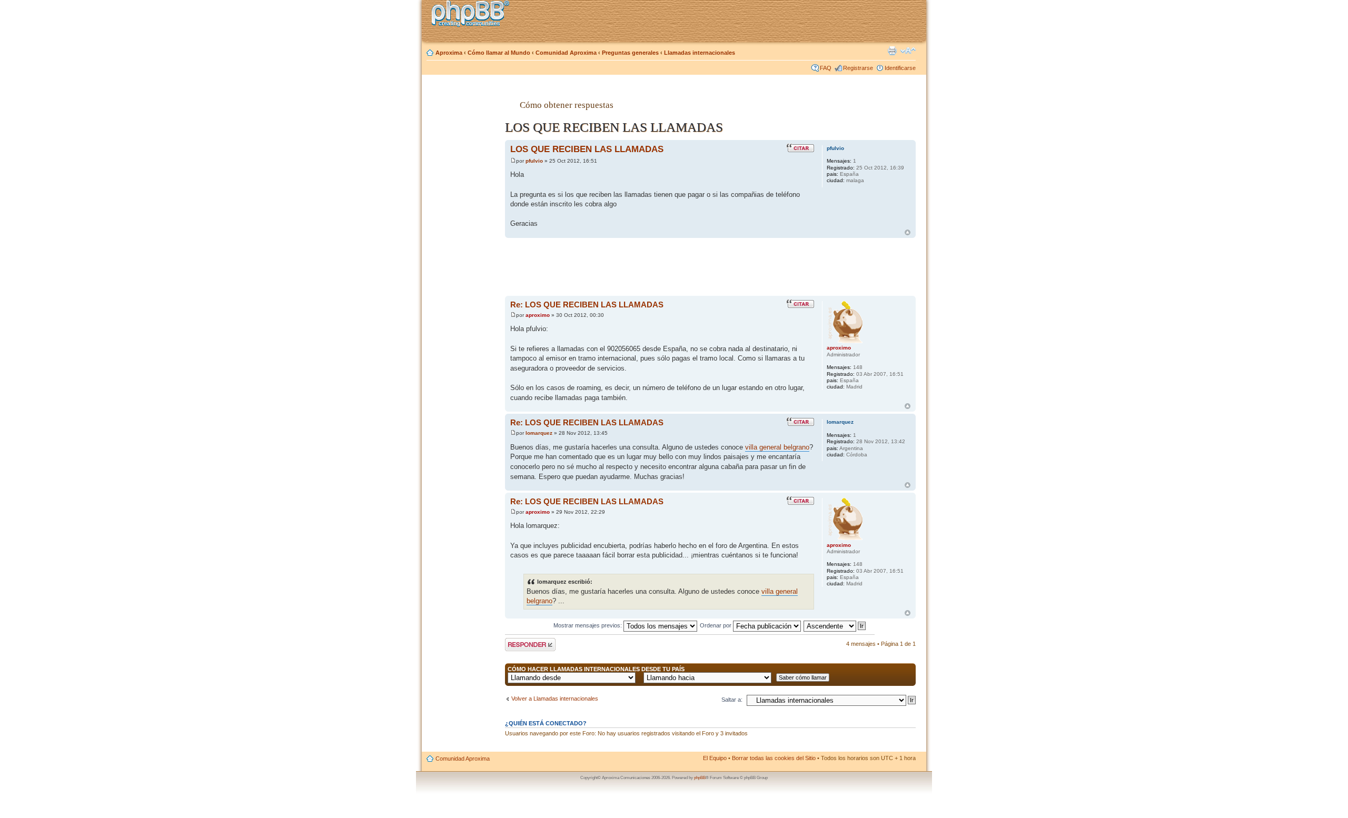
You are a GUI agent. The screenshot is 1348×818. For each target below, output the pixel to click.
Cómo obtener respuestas (566, 104)
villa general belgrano (777, 447)
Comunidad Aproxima (566, 52)
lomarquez (539, 433)
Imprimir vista (892, 50)
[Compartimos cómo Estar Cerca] (473, 15)
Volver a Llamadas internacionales (554, 698)
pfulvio (534, 161)
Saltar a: (731, 699)
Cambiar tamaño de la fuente (908, 50)
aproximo (538, 315)
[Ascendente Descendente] (835, 625)
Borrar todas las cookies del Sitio (774, 758)
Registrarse (858, 68)
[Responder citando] (800, 148)
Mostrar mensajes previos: (588, 625)
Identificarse (900, 68)
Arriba (907, 232)
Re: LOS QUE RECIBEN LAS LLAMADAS (586, 304)
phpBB (700, 777)
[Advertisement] (463, 249)
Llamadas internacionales (699, 52)
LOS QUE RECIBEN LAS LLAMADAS (586, 149)
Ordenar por (716, 625)
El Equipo (715, 758)
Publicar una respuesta (521, 644)
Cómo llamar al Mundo (499, 52)
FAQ (825, 68)
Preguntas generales (630, 52)
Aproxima (448, 52)
